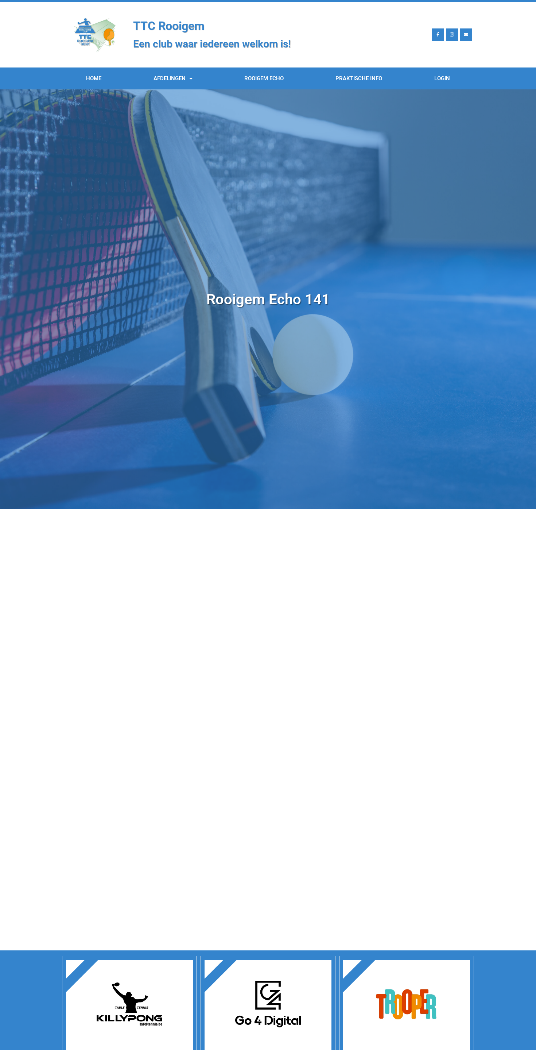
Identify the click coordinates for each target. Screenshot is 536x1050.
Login (442, 78)
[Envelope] (466, 34)
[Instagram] (452, 34)
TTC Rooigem (169, 26)
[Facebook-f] (438, 34)
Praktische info (358, 78)
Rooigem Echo (264, 78)
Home (93, 78)
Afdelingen (170, 78)
